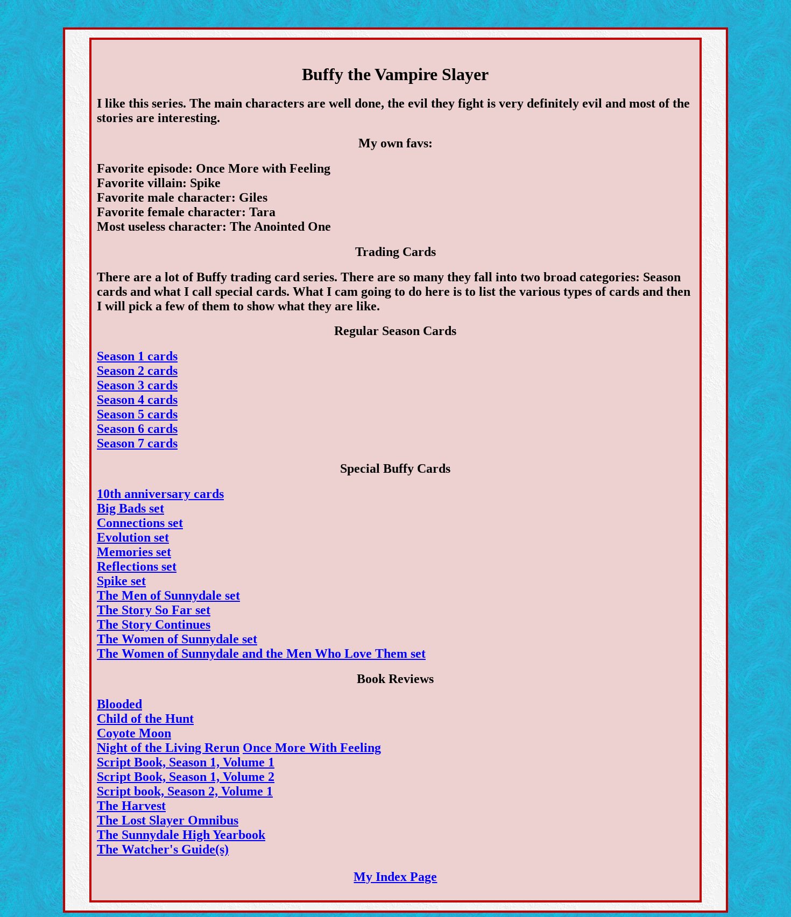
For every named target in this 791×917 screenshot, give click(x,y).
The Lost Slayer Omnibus (167, 820)
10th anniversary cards (160, 494)
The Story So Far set (153, 610)
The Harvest (131, 806)
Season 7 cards (137, 443)
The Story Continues (153, 624)
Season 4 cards (137, 400)
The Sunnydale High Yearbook (181, 835)
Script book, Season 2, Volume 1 (185, 791)
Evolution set (133, 537)
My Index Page (395, 877)
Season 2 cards (137, 371)
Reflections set (136, 566)
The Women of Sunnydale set (177, 639)
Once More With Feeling (312, 748)
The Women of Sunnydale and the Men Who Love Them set (261, 653)
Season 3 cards (137, 385)
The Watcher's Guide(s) (163, 849)
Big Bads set (130, 508)
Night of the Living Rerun (168, 748)
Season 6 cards (137, 429)
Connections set (140, 523)
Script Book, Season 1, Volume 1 (185, 762)
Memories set (134, 552)
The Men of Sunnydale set (168, 595)
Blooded (119, 704)
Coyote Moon (134, 733)
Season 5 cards (137, 414)
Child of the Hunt (145, 719)
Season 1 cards (137, 356)
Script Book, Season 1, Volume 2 (185, 777)
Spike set (121, 581)
